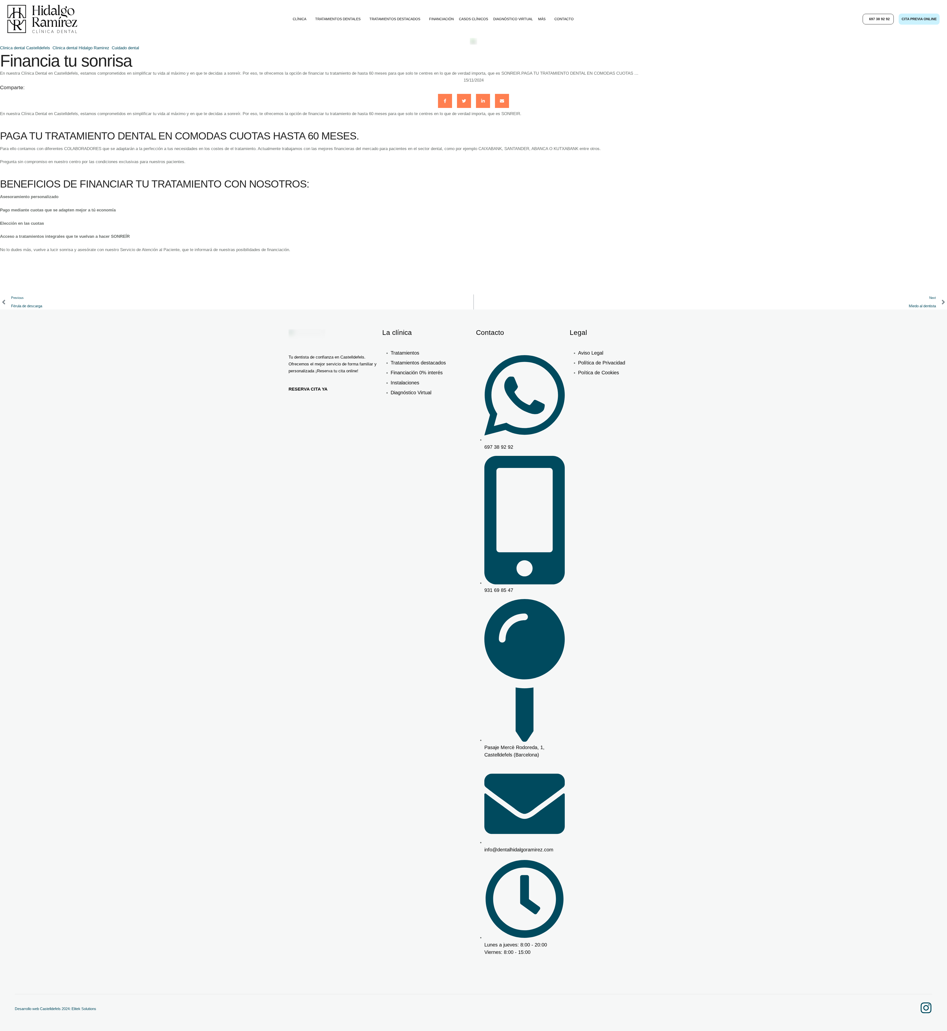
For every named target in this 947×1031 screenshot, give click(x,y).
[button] (878, 19)
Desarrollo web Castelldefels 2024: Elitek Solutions (55, 1009)
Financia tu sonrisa (66, 60)
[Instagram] (926, 1008)
